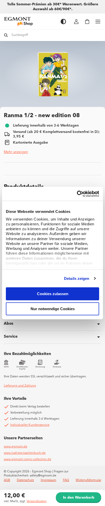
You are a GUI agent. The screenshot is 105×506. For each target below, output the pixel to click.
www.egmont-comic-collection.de (27, 459)
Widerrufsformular (88, 480)
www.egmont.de (15, 446)
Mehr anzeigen (16, 152)
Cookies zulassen (52, 294)
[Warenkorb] (87, 21)
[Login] (76, 21)
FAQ (66, 480)
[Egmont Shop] (30, 21)
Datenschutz (25, 480)
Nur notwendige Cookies (53, 309)
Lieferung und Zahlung (20, 385)
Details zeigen (76, 278)
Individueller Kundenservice (29, 425)
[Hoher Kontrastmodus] (63, 21)
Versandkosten (37, 501)
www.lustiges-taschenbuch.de (25, 453)
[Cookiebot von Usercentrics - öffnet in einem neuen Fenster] (77, 193)
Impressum (48, 480)
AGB (7, 480)
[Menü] (98, 21)
